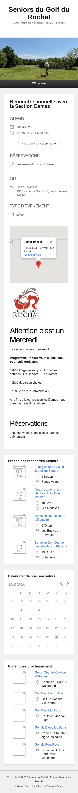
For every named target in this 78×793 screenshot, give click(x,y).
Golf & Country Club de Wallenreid (50, 674)
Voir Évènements (32, 254)
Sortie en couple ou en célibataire (50, 517)
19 (30, 628)
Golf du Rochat (26, 187)
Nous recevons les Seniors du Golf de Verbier (47, 493)
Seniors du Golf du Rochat (39, 13)
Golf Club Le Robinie (49, 693)
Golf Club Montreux (48, 710)
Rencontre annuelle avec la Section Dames (38, 103)
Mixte (20, 214)
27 (39, 637)
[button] (38, 264)
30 (39, 601)
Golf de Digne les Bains (51, 727)
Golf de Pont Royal (47, 744)
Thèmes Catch (54, 786)
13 (39, 619)
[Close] (51, 241)
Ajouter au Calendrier (37, 144)
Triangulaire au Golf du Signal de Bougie (50, 469)
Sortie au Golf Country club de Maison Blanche (51, 544)
